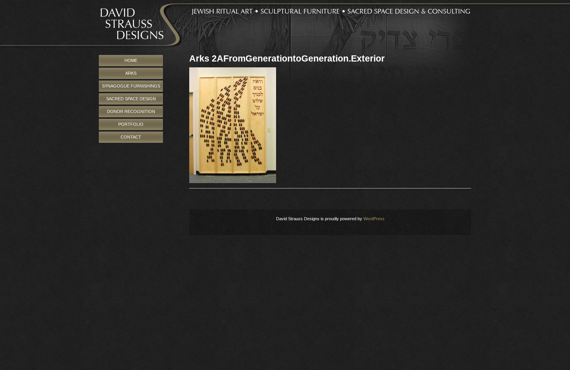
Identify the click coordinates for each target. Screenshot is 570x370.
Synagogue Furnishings (131, 86)
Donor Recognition (131, 111)
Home (130, 60)
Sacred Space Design (131, 98)
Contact (131, 137)
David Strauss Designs (285, 27)
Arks (130, 73)
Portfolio (130, 124)
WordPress (374, 218)
